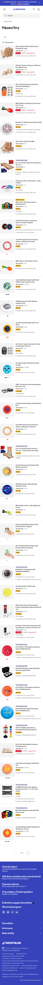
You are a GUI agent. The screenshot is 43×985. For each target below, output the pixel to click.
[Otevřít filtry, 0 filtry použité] (5, 37)
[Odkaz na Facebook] (3, 912)
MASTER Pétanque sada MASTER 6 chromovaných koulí (28, 669)
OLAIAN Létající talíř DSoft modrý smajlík (27, 364)
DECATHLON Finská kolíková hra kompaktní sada (27, 47)
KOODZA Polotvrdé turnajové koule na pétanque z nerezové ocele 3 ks (28, 626)
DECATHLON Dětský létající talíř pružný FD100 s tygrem (27, 525)
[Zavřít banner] (39, 2)
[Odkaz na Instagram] (12, 912)
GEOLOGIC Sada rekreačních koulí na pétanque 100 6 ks (28, 345)
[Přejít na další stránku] (28, 852)
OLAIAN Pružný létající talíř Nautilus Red (28, 404)
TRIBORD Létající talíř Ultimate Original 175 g (27, 302)
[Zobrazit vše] (3, 21)
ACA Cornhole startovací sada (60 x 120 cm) (29, 164)
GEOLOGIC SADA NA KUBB (25, 141)
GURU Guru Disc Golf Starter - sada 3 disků (28, 182)
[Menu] (4, 9)
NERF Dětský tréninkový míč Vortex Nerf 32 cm (28, 104)
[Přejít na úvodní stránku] (19, 9)
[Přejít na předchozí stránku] (15, 852)
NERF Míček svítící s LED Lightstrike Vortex (28, 506)
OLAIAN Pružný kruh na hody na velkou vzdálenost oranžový (27, 426)
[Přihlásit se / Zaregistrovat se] (33, 9)
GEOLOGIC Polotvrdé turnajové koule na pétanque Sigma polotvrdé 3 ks (28, 607)
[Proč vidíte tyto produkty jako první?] (3, 42)
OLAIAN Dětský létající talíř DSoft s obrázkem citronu (28, 828)
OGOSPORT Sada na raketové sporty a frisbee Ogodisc (26, 221)
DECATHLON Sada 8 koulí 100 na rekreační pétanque (27, 85)
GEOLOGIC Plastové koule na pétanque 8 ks (26, 203)
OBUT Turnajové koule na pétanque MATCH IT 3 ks (28, 385)
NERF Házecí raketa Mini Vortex (27, 261)
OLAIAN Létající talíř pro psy (26, 586)
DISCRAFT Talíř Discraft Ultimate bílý (29, 122)
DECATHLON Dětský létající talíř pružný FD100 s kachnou (27, 547)
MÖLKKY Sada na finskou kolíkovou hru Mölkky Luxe (28, 66)
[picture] (7, 52)
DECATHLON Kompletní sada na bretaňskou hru (27, 745)
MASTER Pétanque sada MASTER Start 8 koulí (27, 811)
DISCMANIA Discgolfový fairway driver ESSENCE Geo (27, 709)
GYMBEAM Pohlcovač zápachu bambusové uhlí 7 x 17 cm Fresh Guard (27, 789)
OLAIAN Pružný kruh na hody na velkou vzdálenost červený (27, 240)
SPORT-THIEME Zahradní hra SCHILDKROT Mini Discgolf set (26, 729)
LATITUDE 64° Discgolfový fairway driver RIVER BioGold (28, 648)
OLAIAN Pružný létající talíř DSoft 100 (27, 764)
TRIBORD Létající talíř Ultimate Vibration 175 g (27, 485)
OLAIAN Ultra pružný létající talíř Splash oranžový (27, 466)
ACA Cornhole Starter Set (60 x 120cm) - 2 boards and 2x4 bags (27, 449)
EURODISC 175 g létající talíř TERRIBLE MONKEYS (26, 570)
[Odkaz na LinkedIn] (16, 912)
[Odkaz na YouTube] (8, 912)
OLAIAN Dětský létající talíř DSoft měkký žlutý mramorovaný (27, 281)
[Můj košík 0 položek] (38, 9)
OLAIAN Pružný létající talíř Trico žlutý (27, 324)
